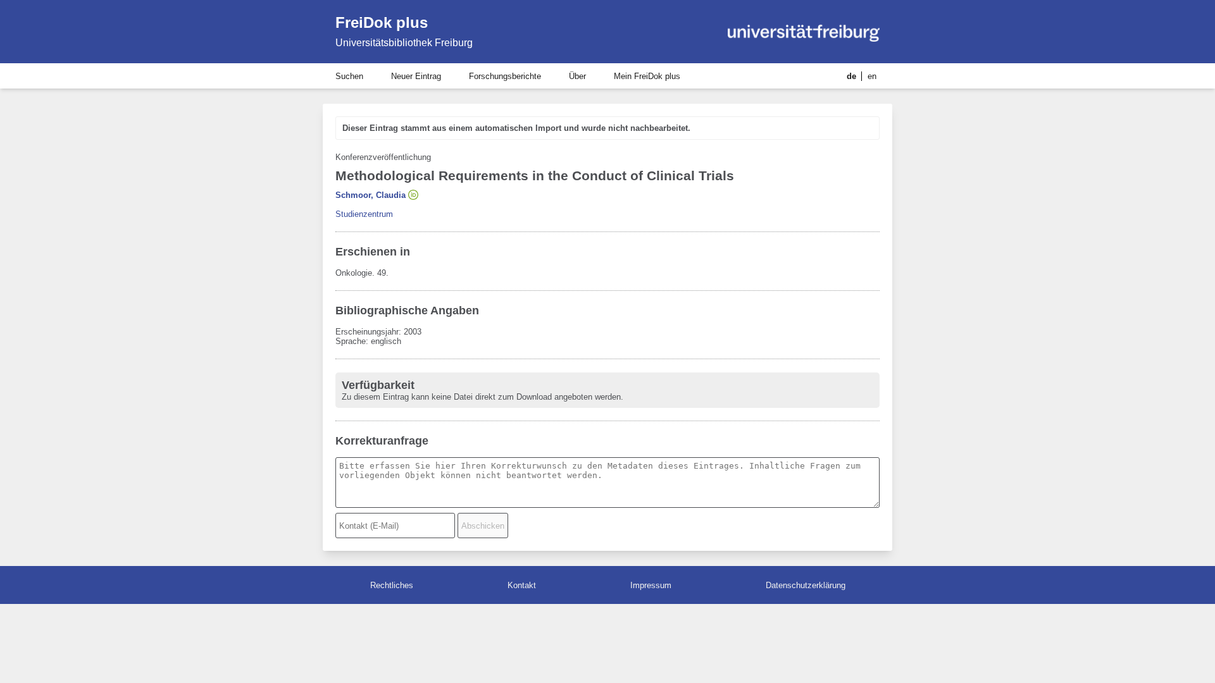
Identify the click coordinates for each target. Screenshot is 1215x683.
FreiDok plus (381, 22)
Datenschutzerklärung (805, 585)
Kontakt (522, 585)
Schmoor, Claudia (370, 195)
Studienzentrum (364, 214)
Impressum (650, 585)
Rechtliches (391, 585)
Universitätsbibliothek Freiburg (404, 42)
